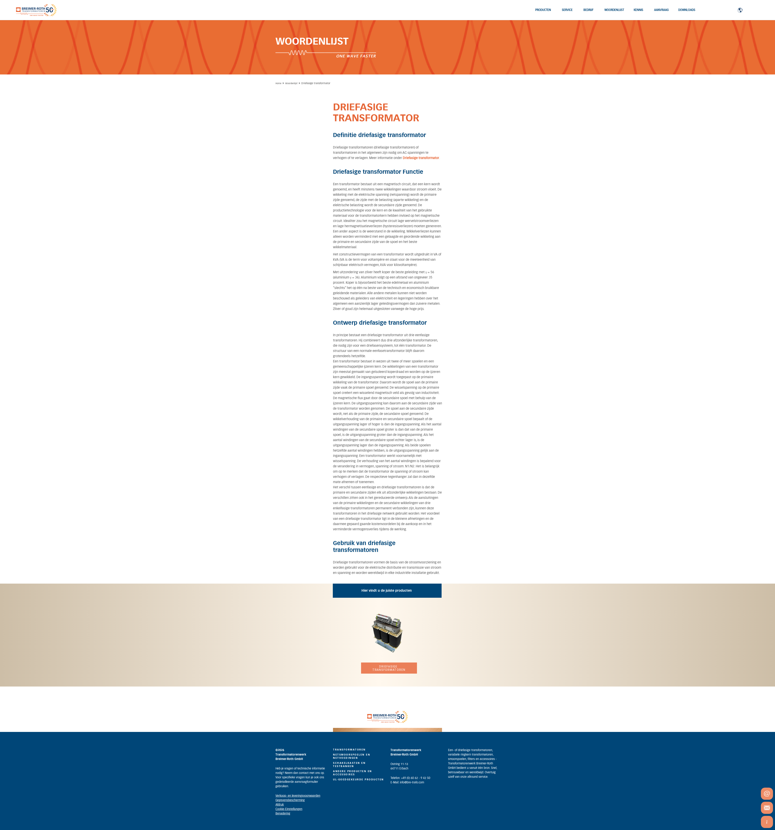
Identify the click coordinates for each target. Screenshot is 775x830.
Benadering (282, 813)
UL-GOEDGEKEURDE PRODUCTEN (358, 779)
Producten (543, 10)
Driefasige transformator (421, 158)
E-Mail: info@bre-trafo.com (407, 782)
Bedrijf (588, 10)
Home (278, 83)
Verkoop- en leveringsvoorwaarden (297, 795)
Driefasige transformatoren (388, 668)
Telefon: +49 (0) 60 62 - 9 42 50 (410, 778)
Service (567, 10)
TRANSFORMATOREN (349, 749)
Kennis (638, 10)
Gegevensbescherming (290, 800)
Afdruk (279, 804)
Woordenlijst (614, 10)
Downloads (686, 10)
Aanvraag (661, 10)
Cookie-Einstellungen (288, 809)
